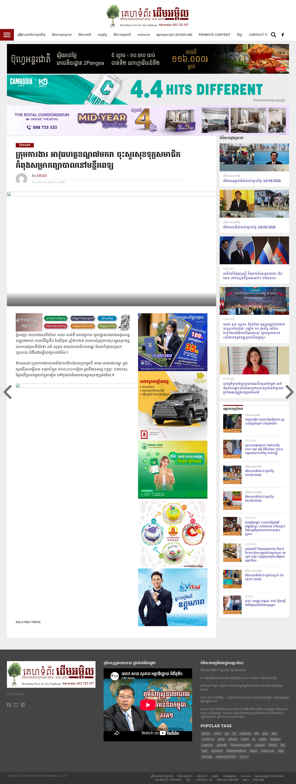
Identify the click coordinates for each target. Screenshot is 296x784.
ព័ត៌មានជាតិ (84, 35)
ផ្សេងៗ (246, 780)
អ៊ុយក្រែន (206, 733)
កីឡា (240, 35)
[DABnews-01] (172, 497)
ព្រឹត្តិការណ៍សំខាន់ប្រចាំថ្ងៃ (31, 35)
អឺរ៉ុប (282, 745)
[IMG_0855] (148, 103)
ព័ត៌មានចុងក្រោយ (62, 35)
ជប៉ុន (274, 733)
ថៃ (254, 739)
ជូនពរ (265, 733)
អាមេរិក (217, 733)
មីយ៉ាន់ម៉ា (273, 745)
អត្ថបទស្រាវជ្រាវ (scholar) (174, 35)
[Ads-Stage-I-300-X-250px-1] (172, 370)
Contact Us (259, 35)
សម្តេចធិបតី (260, 745)
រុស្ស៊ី (226, 733)
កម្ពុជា (280, 750)
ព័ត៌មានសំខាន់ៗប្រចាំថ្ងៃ (240, 745)
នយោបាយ (143, 35)
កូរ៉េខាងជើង (222, 745)
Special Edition (227, 780)
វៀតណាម (233, 739)
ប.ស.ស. (244, 756)
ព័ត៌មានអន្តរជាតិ (122, 35)
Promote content (215, 35)
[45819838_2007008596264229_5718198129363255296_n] (172, 567)
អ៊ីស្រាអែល (275, 739)
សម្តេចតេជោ (245, 733)
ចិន (234, 733)
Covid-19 (208, 739)
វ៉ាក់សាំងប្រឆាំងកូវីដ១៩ (236, 750)
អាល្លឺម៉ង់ (262, 739)
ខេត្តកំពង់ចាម (216, 750)
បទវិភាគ (244, 739)
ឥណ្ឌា (204, 750)
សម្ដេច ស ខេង (267, 750)
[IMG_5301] (148, 73)
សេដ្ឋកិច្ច (102, 35)
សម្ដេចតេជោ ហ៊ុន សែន (226, 756)
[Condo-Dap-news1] (148, 134)
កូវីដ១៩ (221, 739)
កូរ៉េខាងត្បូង (207, 756)
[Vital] (172, 625)
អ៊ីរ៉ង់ (256, 733)
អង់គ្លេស (253, 750)
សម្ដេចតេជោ (207, 745)
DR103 (42, 176)
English (258, 780)
